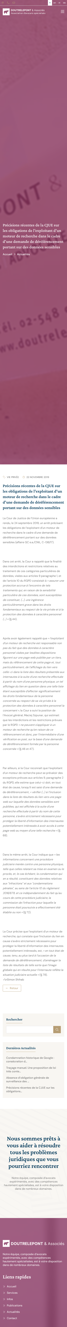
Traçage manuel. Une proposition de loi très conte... (31, 1069)
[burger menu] (62, 11)
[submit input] (57, 1029)
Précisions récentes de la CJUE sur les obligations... (30, 1089)
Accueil (7, 254)
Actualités (23, 254)
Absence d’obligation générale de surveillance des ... (27, 1079)
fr (50, 2)
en (54, 2)
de (64, 2)
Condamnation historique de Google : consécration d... (30, 1059)
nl (59, 2)
